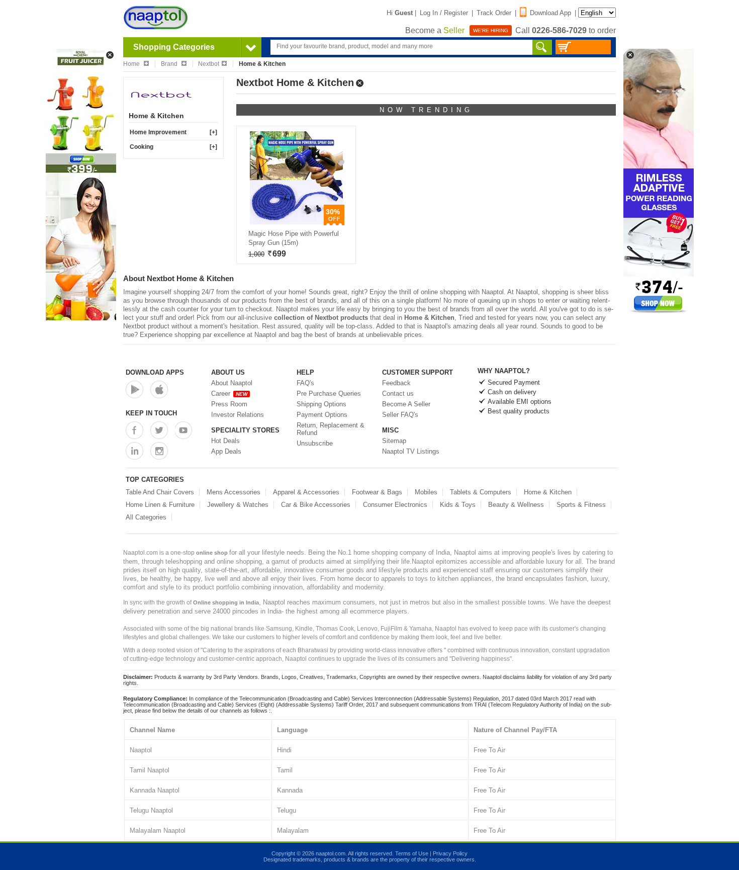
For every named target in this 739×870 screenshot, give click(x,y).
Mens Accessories (233, 492)
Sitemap (394, 441)
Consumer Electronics (395, 504)
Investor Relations (237, 414)
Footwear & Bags (377, 492)
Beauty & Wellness (516, 504)
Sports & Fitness (581, 504)
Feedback (396, 383)
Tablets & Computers (480, 492)
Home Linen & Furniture (160, 504)
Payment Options (322, 414)
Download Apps (155, 372)
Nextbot (208, 63)
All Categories (146, 517)
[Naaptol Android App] (134, 389)
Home (132, 63)
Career (229, 393)
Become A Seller (406, 404)
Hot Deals (225, 441)
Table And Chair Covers (160, 492)
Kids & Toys (458, 504)
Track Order (494, 13)
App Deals (226, 451)
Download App (550, 13)
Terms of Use (411, 853)
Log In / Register (444, 13)
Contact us (398, 393)
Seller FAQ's (400, 414)
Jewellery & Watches (237, 504)
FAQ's (305, 383)
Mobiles (426, 492)
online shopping (443, 292)
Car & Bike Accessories (315, 504)
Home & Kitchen (548, 492)
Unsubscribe (315, 443)
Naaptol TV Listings (410, 451)
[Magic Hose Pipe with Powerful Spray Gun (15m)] (296, 222)
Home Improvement (158, 132)
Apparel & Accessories (306, 492)
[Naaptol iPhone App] (159, 389)
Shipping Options (321, 404)
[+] (213, 132)
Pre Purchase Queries (329, 393)
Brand (170, 63)
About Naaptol (231, 383)
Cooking (141, 146)
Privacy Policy (450, 853)
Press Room (229, 404)
